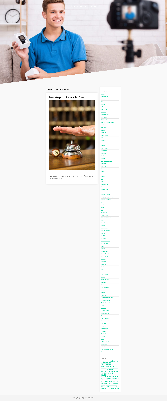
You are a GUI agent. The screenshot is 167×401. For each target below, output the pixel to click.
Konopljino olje (104, 163)
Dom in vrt (103, 112)
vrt (118, 386)
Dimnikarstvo (104, 109)
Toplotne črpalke (105, 310)
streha (110, 383)
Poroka (103, 248)
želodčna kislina (104, 389)
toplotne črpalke (103, 386)
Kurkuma (103, 171)
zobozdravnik (115, 388)
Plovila (103, 233)
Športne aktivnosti (105, 287)
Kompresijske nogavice (106, 161)
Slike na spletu (83, 7)
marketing (111, 368)
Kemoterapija (104, 153)
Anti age (103, 94)
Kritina (102, 168)
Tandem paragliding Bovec (107, 297)
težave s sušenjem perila (113, 385)
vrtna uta (102, 388)
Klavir (102, 155)
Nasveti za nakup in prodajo (107, 197)
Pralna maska (104, 256)
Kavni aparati (104, 150)
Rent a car (103, 264)
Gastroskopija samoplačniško (108, 122)
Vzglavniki (103, 333)
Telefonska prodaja (105, 300)
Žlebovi (103, 346)
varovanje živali (115, 386)
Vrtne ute (103, 331)
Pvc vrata (103, 261)
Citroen (103, 106)
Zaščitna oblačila (105, 341)
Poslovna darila (104, 251)
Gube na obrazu (104, 127)
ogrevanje (114, 369)
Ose (102, 210)
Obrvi (102, 202)
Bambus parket (104, 96)
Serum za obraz (105, 272)
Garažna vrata (104, 119)
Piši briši (103, 225)
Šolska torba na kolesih (106, 284)
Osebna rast (104, 212)
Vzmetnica (103, 336)
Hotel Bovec (104, 132)
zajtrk (105, 388)
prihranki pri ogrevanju (105, 378)
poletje (103, 375)
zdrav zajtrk (108, 388)
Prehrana (103, 259)
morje (116, 368)
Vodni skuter (104, 323)
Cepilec (103, 104)
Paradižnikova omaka (106, 217)
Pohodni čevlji (104, 243)
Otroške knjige (104, 215)
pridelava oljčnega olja (111, 376)
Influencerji (103, 137)
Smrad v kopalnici (105, 279)
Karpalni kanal (104, 148)
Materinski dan (104, 184)
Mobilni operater (105, 186)
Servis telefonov (105, 274)
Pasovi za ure (104, 223)
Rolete (102, 269)
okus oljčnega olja (112, 371)
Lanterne (103, 174)
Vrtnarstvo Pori (104, 328)
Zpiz (102, 352)
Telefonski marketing (106, 303)
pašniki (106, 373)
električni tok (103, 364)
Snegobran (103, 282)
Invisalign (103, 140)
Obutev (103, 204)
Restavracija (104, 266)
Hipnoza (103, 130)
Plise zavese (104, 228)
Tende (102, 305)
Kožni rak (103, 166)
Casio (102, 101)
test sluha (107, 385)
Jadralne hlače (104, 143)
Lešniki (103, 176)
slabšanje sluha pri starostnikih (108, 379)
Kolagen (103, 158)
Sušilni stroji (104, 295)
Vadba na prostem (105, 318)
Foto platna (104, 117)
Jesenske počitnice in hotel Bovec (67, 97)
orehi (103, 373)
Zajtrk (102, 339)
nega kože (110, 369)
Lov (102, 179)
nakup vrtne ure (103, 369)
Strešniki (103, 290)
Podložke (103, 235)
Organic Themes (88, 398)
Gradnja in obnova (105, 125)
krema (110, 366)
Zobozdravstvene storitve (107, 349)
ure (108, 386)
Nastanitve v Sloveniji (106, 194)
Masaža (103, 181)
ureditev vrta (111, 386)
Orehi (102, 207)
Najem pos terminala (106, 192)
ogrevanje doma (103, 371)
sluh (102, 383)
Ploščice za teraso (105, 230)
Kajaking (103, 145)
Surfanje (103, 292)
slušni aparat (105, 383)
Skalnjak (103, 277)
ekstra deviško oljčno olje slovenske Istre (109, 362)
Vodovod (103, 326)
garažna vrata (110, 364)
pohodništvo (111, 373)
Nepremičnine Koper (106, 199)
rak (110, 378)
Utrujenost (103, 315)
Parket (102, 220)
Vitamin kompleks (105, 321)
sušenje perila (115, 383)
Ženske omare (104, 344)
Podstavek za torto (105, 241)
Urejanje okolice (105, 313)
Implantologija (104, 135)
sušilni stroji (103, 385)
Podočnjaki (103, 238)
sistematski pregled (114, 378)
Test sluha (103, 308)
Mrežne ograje (104, 189)
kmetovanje (106, 366)
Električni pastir (104, 114)
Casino (103, 99)
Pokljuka (103, 246)
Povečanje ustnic (105, 254)
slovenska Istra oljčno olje (109, 381)
